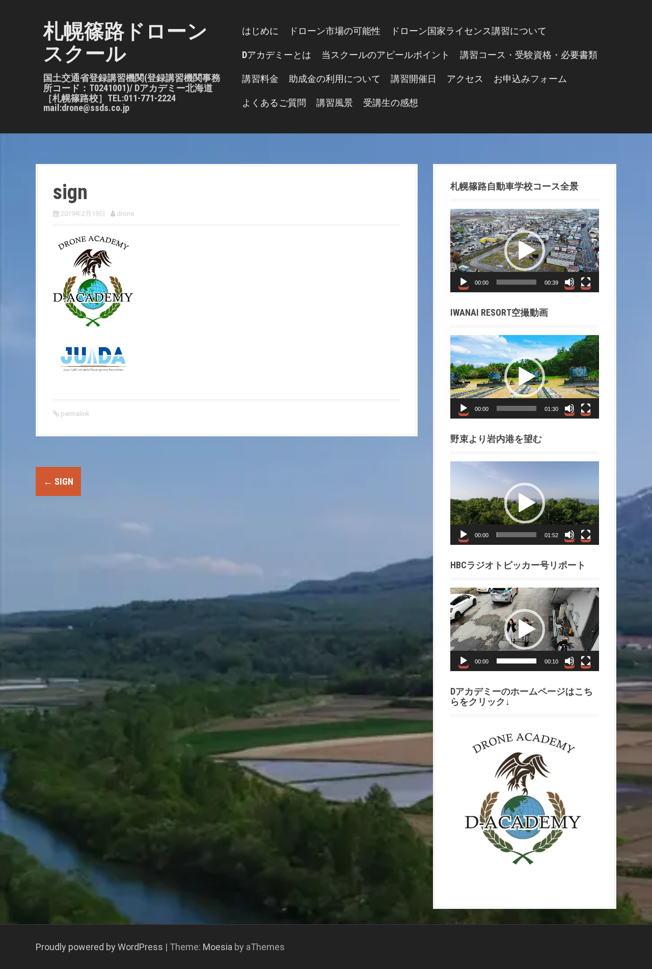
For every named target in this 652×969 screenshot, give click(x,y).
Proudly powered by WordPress (99, 947)
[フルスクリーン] (586, 282)
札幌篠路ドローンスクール (125, 42)
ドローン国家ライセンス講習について (469, 30)
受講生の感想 (390, 102)
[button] (524, 250)
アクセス (465, 78)
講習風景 (334, 102)
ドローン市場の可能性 (335, 30)
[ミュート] (569, 282)
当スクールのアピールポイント (385, 54)
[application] (524, 250)
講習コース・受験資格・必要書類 (528, 54)
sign (58, 481)
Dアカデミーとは (276, 54)
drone (125, 213)
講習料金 (260, 78)
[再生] (463, 282)
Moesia (217, 947)
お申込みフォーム (530, 78)
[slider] (516, 282)
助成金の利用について (335, 78)
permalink (74, 414)
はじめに (260, 30)
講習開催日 (414, 78)
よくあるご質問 (274, 102)
